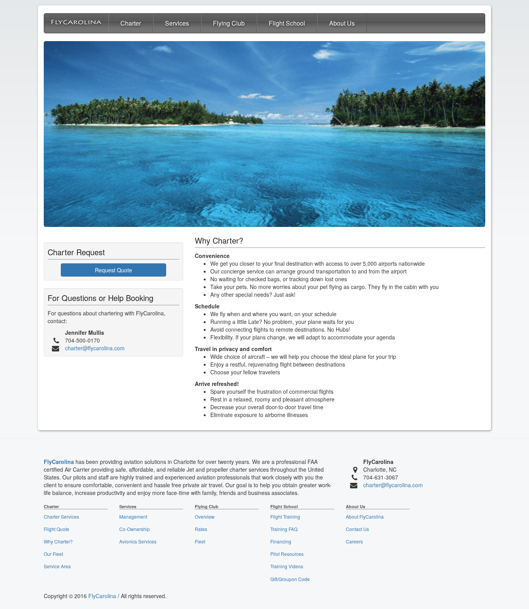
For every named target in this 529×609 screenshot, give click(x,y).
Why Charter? (58, 541)
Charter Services (61, 516)
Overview (205, 516)
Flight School (287, 23)
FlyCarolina (59, 461)
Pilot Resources (287, 553)
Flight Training (285, 516)
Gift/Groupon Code (290, 579)
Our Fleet (53, 553)
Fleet (200, 541)
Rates (201, 529)
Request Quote (113, 270)
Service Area (57, 566)
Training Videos (286, 566)
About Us (342, 23)
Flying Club (229, 23)
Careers (354, 541)
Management (133, 516)
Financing (280, 541)
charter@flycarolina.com (95, 348)
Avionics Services (137, 541)
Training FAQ (283, 529)
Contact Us (357, 529)
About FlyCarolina (365, 516)
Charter (130, 23)
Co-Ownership (134, 529)
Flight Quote (56, 529)
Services (177, 23)
